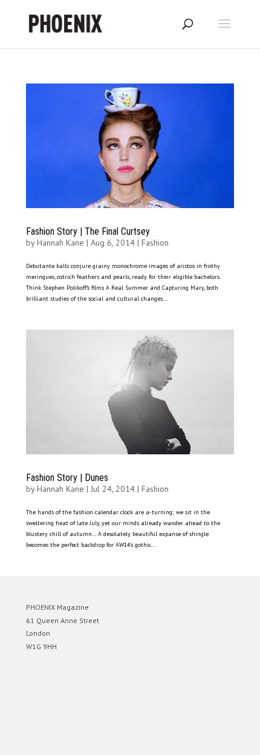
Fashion (155, 242)
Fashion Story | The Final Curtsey (88, 231)
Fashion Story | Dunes (67, 477)
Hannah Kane (60, 242)
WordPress (188, 740)
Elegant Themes (113, 740)
